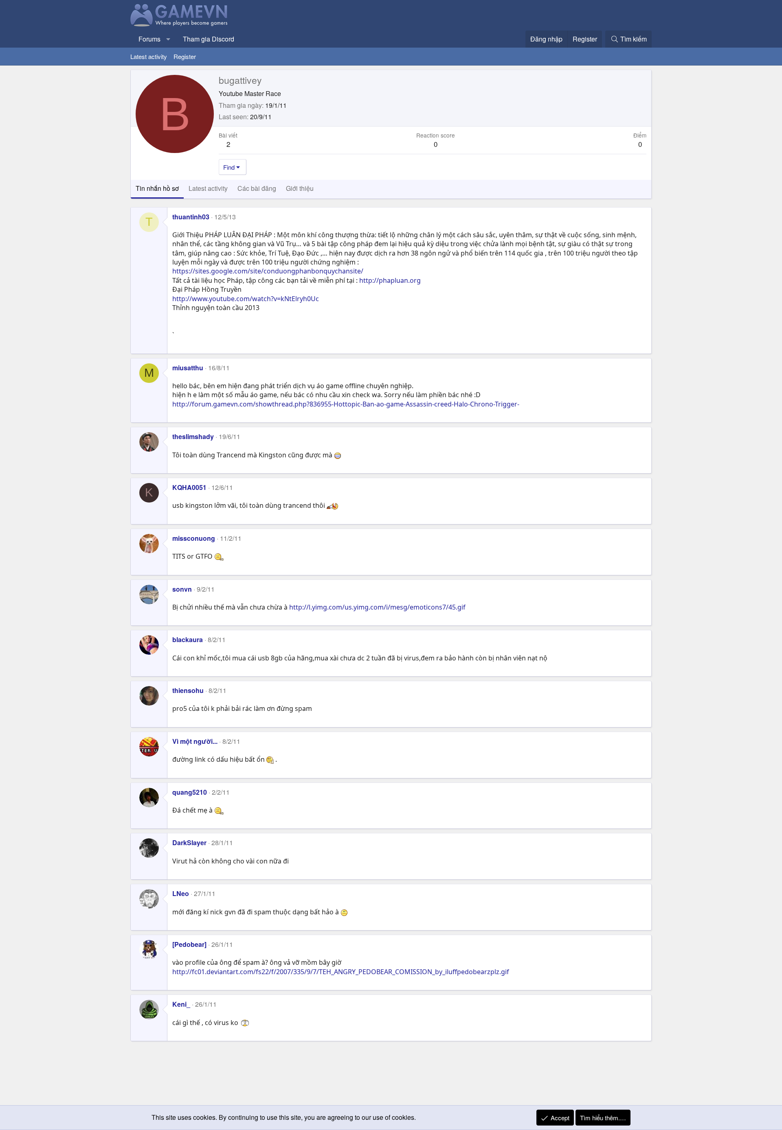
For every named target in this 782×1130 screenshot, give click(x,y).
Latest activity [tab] (208, 188)
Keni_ (181, 1004)
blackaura (187, 639)
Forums (149, 39)
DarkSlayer (189, 842)
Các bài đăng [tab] (256, 188)
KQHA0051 (189, 487)
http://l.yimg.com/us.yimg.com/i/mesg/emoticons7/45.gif (377, 607)
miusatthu (187, 367)
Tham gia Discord (208, 39)
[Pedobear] (189, 944)
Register (185, 56)
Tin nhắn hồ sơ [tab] (157, 188)
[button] (168, 39)
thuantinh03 (190, 216)
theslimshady (193, 436)
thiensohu (188, 690)
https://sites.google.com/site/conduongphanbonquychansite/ (267, 271)
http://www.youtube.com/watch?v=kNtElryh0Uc (245, 298)
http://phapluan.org (390, 280)
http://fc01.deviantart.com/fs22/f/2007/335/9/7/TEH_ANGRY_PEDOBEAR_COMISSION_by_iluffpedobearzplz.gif (340, 971)
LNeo (180, 893)
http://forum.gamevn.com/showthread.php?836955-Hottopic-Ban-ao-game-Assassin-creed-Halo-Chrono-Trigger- (345, 404)
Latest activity (148, 56)
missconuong (193, 538)
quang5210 (189, 792)
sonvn (182, 589)
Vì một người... (194, 741)
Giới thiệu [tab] (300, 188)
